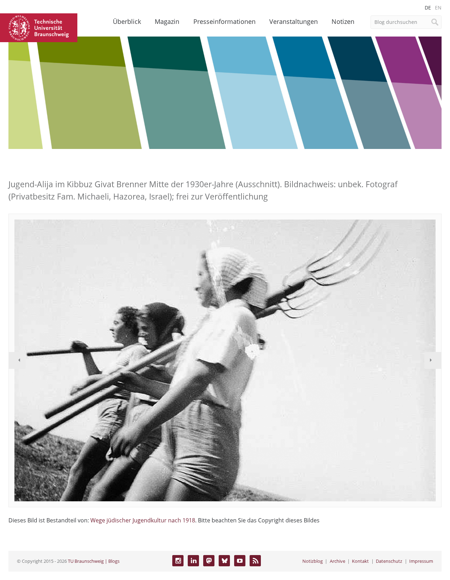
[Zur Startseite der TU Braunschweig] (38, 27)
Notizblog (312, 561)
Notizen (343, 21)
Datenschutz (389, 561)
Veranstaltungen (293, 21)
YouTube (239, 560)
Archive (337, 561)
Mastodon (208, 560)
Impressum (421, 561)
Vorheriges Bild (17, 360)
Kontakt (360, 561)
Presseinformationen (224, 21)
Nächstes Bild (432, 360)
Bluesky (224, 560)
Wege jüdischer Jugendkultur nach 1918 (142, 520)
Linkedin (193, 560)
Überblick (127, 21)
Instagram (178, 560)
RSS (255, 560)
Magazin (167, 21)
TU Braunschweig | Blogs (94, 561)
